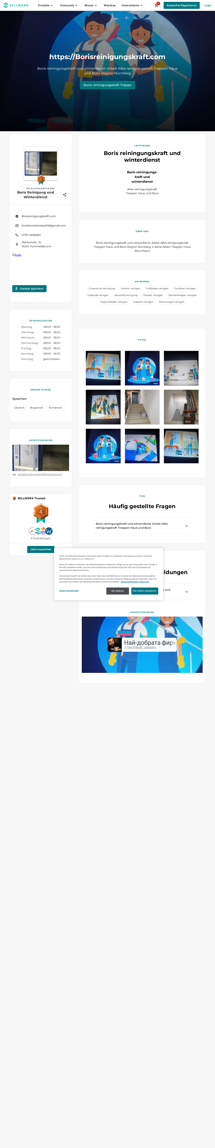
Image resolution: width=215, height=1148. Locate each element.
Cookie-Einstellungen (69, 590)
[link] (40, 216)
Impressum (144, 581)
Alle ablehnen (117, 590)
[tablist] (90, 5)
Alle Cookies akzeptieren (144, 590)
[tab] (46, 5)
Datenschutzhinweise (130, 581)
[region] (108, 574)
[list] (40, 230)
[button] (40, 549)
